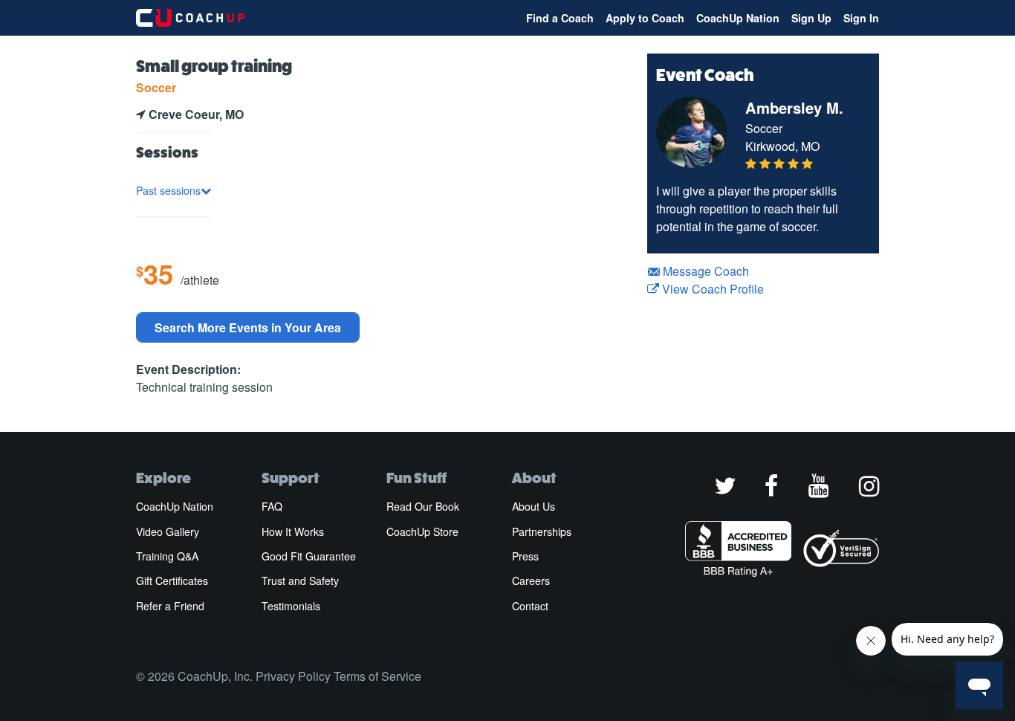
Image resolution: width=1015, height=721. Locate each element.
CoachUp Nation (737, 17)
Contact (530, 605)
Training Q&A (167, 556)
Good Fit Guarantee (309, 556)
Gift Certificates (172, 580)
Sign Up (811, 17)
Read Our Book (422, 506)
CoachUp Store (422, 531)
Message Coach (704, 270)
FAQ (272, 506)
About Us (533, 506)
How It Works (293, 531)
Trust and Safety (300, 580)
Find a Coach (560, 17)
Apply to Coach (645, 17)
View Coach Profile (711, 288)
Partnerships (541, 531)
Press (525, 556)
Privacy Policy (293, 676)
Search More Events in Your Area (248, 327)
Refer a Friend (170, 605)
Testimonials (291, 605)
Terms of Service (377, 676)
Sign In (861, 17)
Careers (531, 580)
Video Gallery (167, 531)
